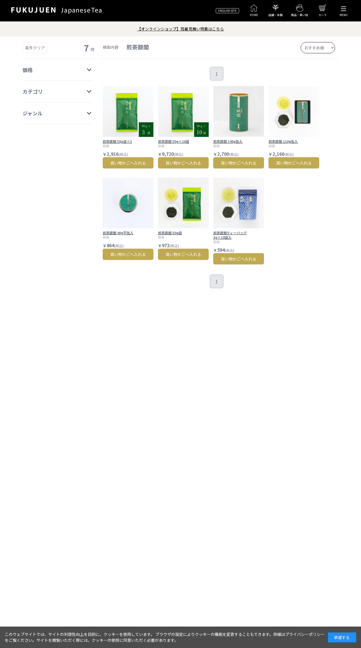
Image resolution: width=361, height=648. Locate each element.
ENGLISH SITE (227, 10)
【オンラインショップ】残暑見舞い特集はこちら (180, 29)
